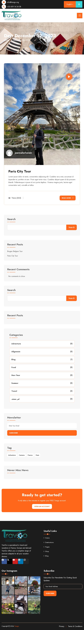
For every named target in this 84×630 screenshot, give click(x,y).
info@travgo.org (13, 2)
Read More (66, 198)
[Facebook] (4, 561)
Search (11, 219)
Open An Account (42, 506)
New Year (15, 375)
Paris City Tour (19, 171)
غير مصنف (15, 399)
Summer (14, 383)
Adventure (16, 343)
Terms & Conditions (75, 626)
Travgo (16, 626)
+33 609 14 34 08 (14, 6)
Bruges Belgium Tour (15, 251)
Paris (37, 455)
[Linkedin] (20, 561)
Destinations (49, 542)
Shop (47, 551)
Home (6, 40)
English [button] (69, 4)
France (30, 455)
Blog (13, 359)
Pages (47, 547)
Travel (14, 391)
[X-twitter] (9, 561)
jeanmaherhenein (23, 152)
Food (13, 367)
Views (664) (16, 198)
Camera (21, 455)
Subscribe (13, 433)
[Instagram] (26, 561)
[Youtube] (15, 561)
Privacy (61, 626)
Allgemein (15, 351)
